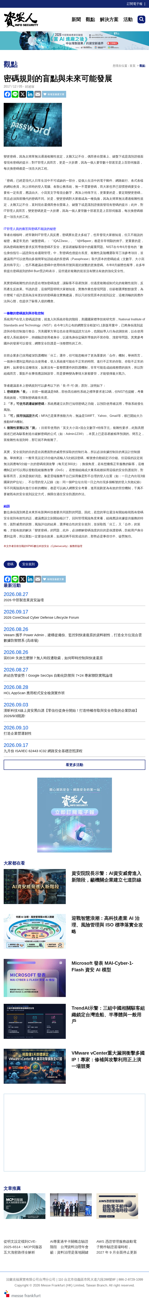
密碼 (10, 564)
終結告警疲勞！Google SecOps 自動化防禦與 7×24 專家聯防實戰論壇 (58, 675)
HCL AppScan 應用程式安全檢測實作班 (34, 693)
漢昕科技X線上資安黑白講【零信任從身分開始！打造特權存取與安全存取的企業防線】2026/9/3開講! (71, 713)
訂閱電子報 (134, 3)
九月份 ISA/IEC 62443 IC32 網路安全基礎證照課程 (43, 751)
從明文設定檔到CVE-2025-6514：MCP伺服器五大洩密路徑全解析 (23, 1247)
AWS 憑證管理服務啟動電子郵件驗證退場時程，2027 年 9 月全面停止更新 (116, 1247)
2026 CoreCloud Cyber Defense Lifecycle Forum (41, 617)
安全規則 (28, 564)
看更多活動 (74, 765)
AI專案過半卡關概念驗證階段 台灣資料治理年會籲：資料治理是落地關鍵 (69, 1247)
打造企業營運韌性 (18, 733)
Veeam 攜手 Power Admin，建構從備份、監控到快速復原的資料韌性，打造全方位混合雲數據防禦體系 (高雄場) (73, 637)
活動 (128, 19)
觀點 (90, 19)
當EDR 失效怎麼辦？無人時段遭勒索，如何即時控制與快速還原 (53, 658)
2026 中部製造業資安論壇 (24, 600)
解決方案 (109, 19)
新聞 (76, 19)
